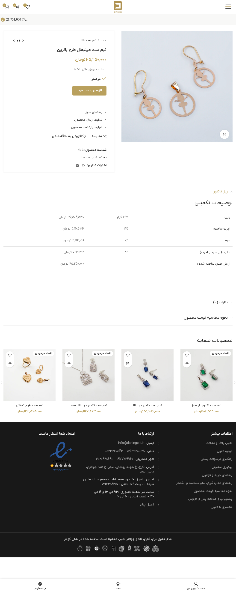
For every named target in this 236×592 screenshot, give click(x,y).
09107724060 (124, 459)
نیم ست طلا (89, 40)
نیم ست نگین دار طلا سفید (88, 405)
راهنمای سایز (94, 112)
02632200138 (136, 451)
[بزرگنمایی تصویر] (224, 134)
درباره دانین (225, 451)
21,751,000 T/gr (17, 19)
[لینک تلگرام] (77, 166)
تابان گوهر (71, 539)
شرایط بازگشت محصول (87, 127)
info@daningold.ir (131, 443)
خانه (103, 40)
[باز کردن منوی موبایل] (228, 7)
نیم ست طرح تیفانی (29, 405)
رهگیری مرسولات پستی (217, 459)
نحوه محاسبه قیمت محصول (213, 491)
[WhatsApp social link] (83, 166)
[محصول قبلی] (23, 40)
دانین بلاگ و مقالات (219, 443)
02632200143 (114, 451)
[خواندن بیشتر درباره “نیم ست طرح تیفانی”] (10, 363)
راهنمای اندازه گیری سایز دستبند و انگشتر (204, 483)
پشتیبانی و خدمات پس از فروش (210, 499)
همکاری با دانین (222, 507)
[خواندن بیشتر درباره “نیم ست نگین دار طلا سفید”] (69, 363)
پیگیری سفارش (222, 467)
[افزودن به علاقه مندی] (187, 355)
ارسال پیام (147, 504)
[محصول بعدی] (14, 40)
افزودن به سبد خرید (89, 91)
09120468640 (104, 459)
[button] (128, 363)
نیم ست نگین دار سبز (206, 405)
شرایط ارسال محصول (88, 120)
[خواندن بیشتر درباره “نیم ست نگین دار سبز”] (187, 363)
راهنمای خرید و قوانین (217, 475)
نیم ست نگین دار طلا (147, 405)
